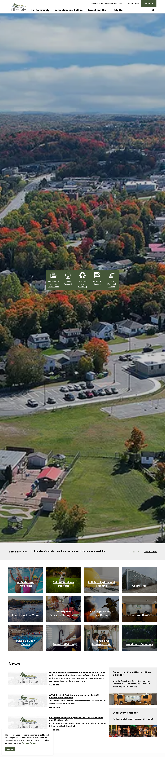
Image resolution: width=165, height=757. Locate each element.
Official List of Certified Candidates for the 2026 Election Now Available (74, 696)
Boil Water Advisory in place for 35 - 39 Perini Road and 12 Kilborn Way (68, 551)
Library (121, 3)
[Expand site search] (153, 10)
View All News (150, 552)
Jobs (137, 3)
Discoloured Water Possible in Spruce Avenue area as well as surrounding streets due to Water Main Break (77, 674)
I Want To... (148, 3)
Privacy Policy (28, 743)
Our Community (40, 10)
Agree (10, 749)
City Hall (119, 10)
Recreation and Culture (69, 10)
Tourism (130, 3)
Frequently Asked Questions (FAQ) (104, 3)
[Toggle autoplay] (133, 551)
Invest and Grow (98, 10)
